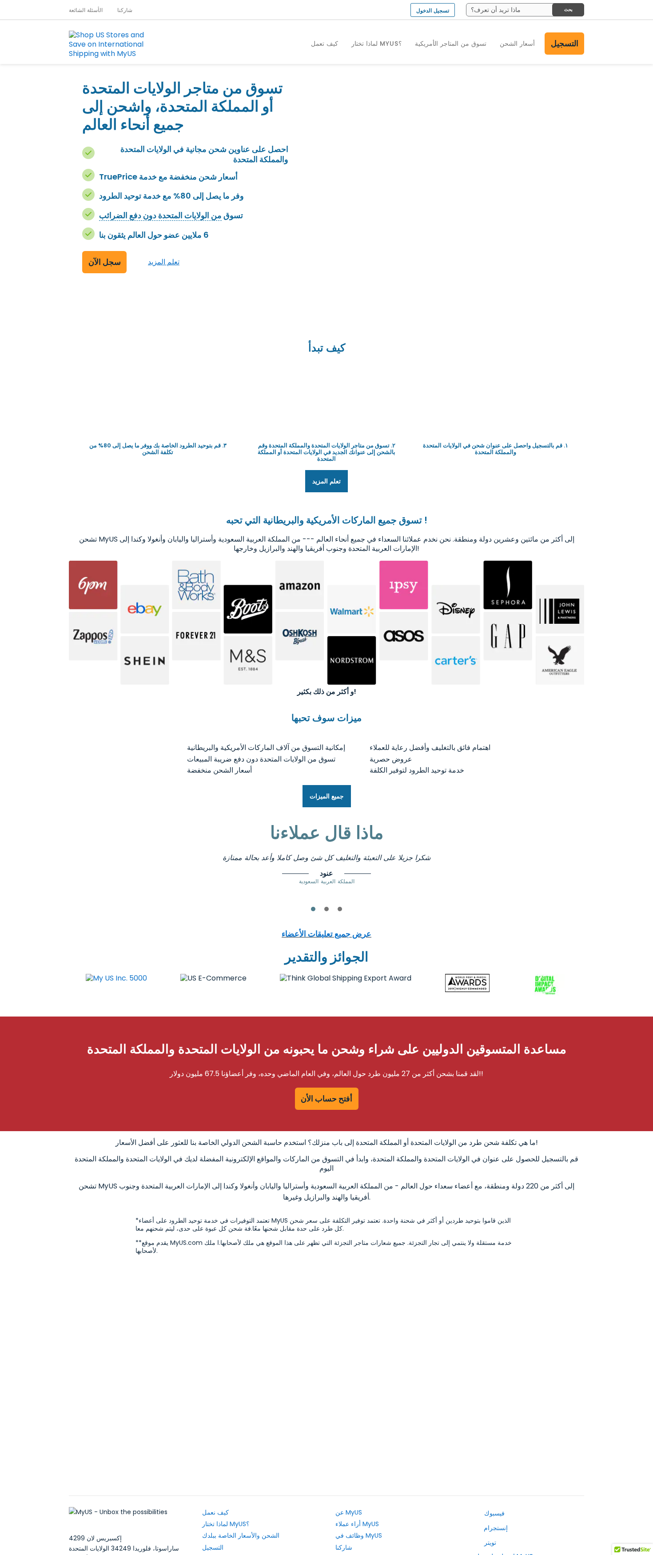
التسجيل (564, 43)
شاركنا (343, 1547)
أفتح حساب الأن (326, 1098)
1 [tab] (313, 909)
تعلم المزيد (163, 262)
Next (515, 865)
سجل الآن (104, 261)
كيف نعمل (215, 1512)
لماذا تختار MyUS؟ (225, 1523)
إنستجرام (495, 1527)
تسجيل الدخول (432, 10)
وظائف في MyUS (358, 1535)
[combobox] (525, 9)
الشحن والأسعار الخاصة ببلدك (240, 1535)
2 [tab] (326, 909)
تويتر (489, 1542)
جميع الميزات (327, 796)
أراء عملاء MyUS (357, 1523)
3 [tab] (340, 909)
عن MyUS (348, 1512)
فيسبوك (493, 1513)
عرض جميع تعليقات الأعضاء (326, 933)
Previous (138, 865)
